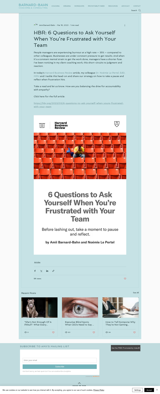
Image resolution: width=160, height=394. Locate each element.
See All (136, 293)
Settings (137, 390)
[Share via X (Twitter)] (41, 271)
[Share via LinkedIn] (47, 271)
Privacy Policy (98, 390)
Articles (37, 262)
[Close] (157, 390)
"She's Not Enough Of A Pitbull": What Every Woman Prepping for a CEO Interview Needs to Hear (38, 323)
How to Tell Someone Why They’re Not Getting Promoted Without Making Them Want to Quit (120, 323)
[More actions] (124, 25)
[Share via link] (53, 271)
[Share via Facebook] (35, 271)
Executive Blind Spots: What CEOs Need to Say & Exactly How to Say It (79, 323)
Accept (149, 390)
